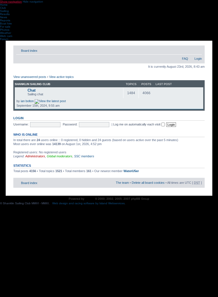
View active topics (61, 77)
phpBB (89, 198)
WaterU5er (131, 171)
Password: (70, 124)
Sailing (4, 11)
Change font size (198, 49)
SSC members (84, 156)
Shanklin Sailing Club (32, 84)
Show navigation (11, 1)
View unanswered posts (29, 77)
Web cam (6, 36)
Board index (29, 50)
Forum (4, 39)
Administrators (35, 156)
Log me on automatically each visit (137, 124)
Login (198, 58)
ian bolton (27, 101)
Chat (31, 90)
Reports (5, 20)
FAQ (185, 58)
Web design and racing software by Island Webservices (88, 203)
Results (5, 14)
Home (4, 4)
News (3, 17)
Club (3, 7)
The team (122, 182)
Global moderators (59, 156)
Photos (4, 29)
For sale (5, 26)
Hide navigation (33, 1)
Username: (21, 124)
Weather (5, 32)
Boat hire (6, 23)
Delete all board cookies (148, 182)
